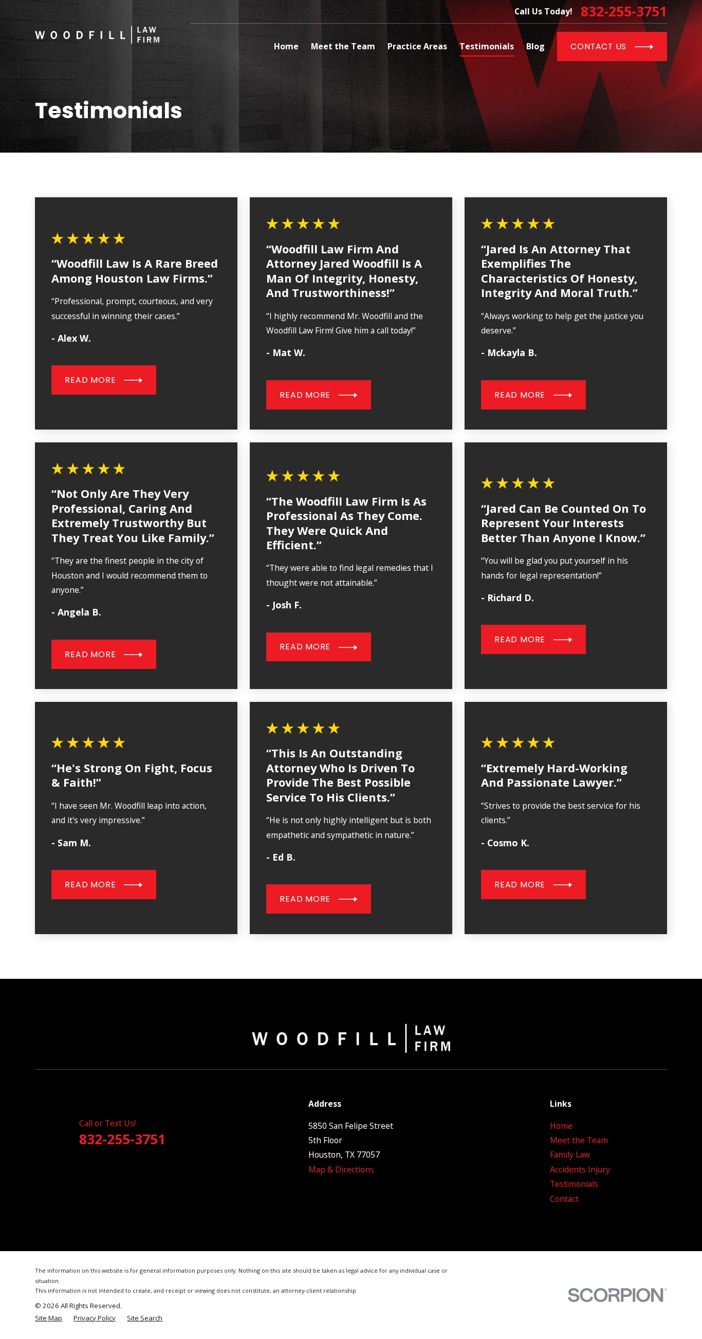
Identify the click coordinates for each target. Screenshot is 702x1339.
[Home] (97, 34)
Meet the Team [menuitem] (343, 46)
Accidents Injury (580, 1169)
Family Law (570, 1154)
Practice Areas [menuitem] (417, 46)
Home (561, 1125)
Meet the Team (579, 1140)
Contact (564, 1198)
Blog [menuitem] (535, 46)
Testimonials (574, 1183)
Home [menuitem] (286, 46)
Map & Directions (341, 1169)
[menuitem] (48, 1318)
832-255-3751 (624, 11)
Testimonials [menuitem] (486, 46)
